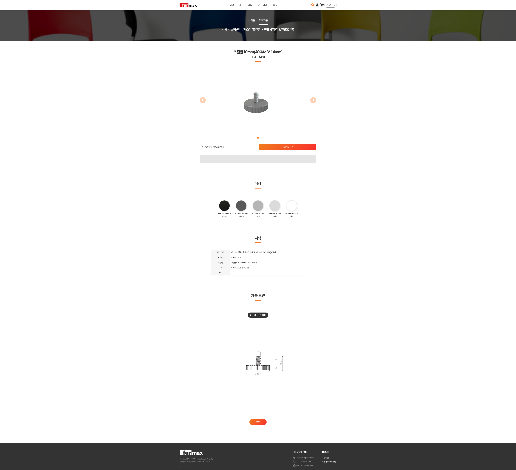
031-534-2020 (304, 461)
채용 (275, 5)
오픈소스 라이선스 (184, 466)
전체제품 (263, 20)
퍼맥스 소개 (235, 5)
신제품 (251, 20)
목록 (258, 421)
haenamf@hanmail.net (306, 457)
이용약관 (325, 457)
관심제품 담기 (287, 147)
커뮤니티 (262, 5)
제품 (250, 5)
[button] (258, 138)
